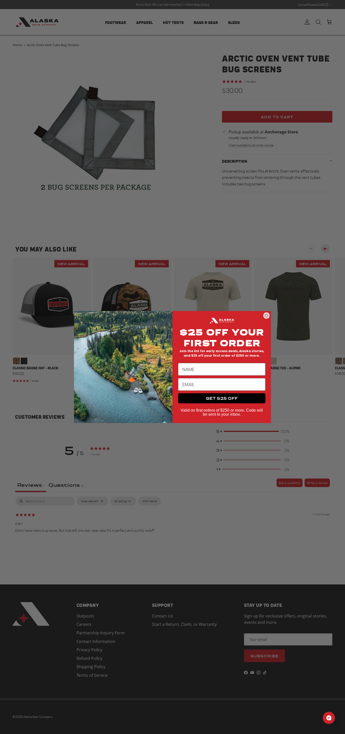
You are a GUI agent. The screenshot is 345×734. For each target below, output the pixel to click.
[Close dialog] (266, 315)
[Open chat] (329, 718)
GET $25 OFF (222, 398)
